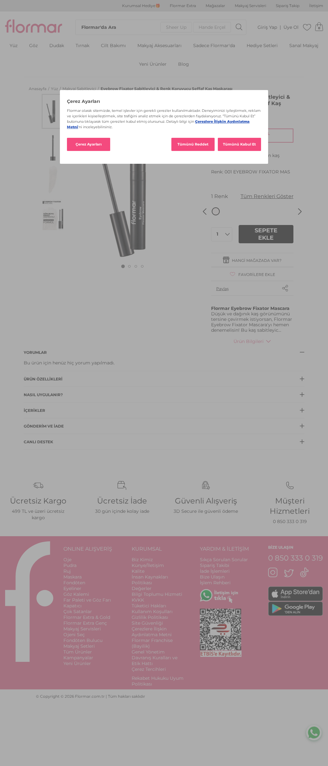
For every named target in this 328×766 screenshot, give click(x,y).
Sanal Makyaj (303, 45)
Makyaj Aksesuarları (159, 45)
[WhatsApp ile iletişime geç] (314, 732)
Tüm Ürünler (77, 652)
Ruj (67, 571)
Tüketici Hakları (149, 606)
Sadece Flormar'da (214, 45)
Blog (183, 64)
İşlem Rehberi (215, 583)
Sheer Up (176, 27)
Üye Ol (291, 27)
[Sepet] (319, 27)
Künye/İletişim (148, 565)
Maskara (72, 577)
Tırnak (82, 45)
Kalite (138, 571)
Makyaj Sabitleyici (79, 88)
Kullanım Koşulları (152, 611)
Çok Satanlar (77, 611)
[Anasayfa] (33, 27)
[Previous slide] (204, 211)
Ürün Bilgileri (249, 341)
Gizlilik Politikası (150, 617)
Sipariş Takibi (214, 565)
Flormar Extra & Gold (86, 617)
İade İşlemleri (215, 571)
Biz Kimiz (142, 559)
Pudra (70, 565)
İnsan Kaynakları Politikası (150, 580)
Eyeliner (72, 588)
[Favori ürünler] (307, 27)
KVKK (138, 600)
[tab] (123, 266)
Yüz (14, 45)
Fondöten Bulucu (82, 640)
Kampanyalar (78, 658)
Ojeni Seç (74, 634)
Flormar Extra (183, 6)
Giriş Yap (267, 27)
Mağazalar (215, 6)
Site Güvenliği (147, 623)
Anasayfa (38, 88)
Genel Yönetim (148, 652)
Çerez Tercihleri (149, 669)
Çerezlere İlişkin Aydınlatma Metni (152, 631)
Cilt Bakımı (113, 45)
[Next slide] (299, 211)
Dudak (56, 45)
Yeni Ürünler (153, 64)
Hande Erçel (212, 27)
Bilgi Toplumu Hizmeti (157, 594)
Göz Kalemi (76, 594)
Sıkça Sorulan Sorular (224, 559)
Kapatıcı (72, 606)
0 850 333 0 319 (290, 521)
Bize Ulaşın (212, 577)
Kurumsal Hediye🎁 (141, 6)
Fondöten (74, 583)
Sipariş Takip (287, 6)
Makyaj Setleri (79, 646)
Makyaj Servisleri (250, 6)
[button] (53, 111)
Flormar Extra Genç (85, 623)
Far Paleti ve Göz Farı (87, 600)
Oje (67, 559)
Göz (33, 45)
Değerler (142, 588)
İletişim (316, 6)
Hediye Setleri (262, 45)
